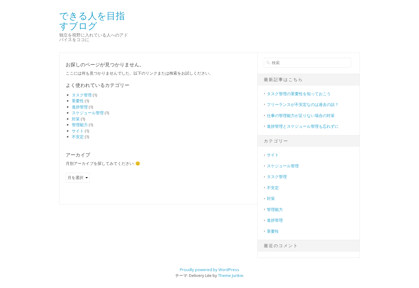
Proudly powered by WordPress (209, 269)
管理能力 (80, 124)
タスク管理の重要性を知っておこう (299, 93)
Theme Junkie (230, 275)
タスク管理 (82, 95)
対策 (76, 119)
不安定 (78, 136)
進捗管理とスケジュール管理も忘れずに (303, 126)
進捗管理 (80, 107)
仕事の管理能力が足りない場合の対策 (301, 115)
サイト (78, 131)
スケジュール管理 (88, 112)
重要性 (78, 100)
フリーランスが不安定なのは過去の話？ (303, 104)
